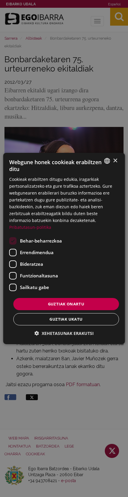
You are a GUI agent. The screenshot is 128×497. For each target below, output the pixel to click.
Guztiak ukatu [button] (65, 319)
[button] (64, 333)
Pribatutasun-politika (30, 227)
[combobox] (107, 161)
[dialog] (64, 248)
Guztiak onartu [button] (66, 303)
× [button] (115, 160)
